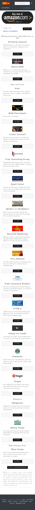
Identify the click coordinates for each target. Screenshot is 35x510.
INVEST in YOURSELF (17, 209)
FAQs (9, 501)
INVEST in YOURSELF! (10, 31)
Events (15, 501)
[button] (3, 17)
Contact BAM (23, 501)
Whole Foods (17, 428)
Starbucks (17, 356)
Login (23, 500)
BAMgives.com (20, 503)
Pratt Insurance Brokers (17, 284)
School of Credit (17, 333)
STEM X (17, 308)
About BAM (17, 67)
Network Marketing (17, 234)
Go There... (17, 54)
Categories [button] (5, 8)
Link (30, 501)
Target (17, 381)
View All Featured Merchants (17, 467)
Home (4, 500)
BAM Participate (17, 113)
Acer (17, 88)
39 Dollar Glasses (17, 42)
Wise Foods (17, 449)
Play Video (27, 28)
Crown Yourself (17, 134)
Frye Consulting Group (17, 159)
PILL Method (17, 259)
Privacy (12, 503)
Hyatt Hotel (17, 184)
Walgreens (17, 403)
